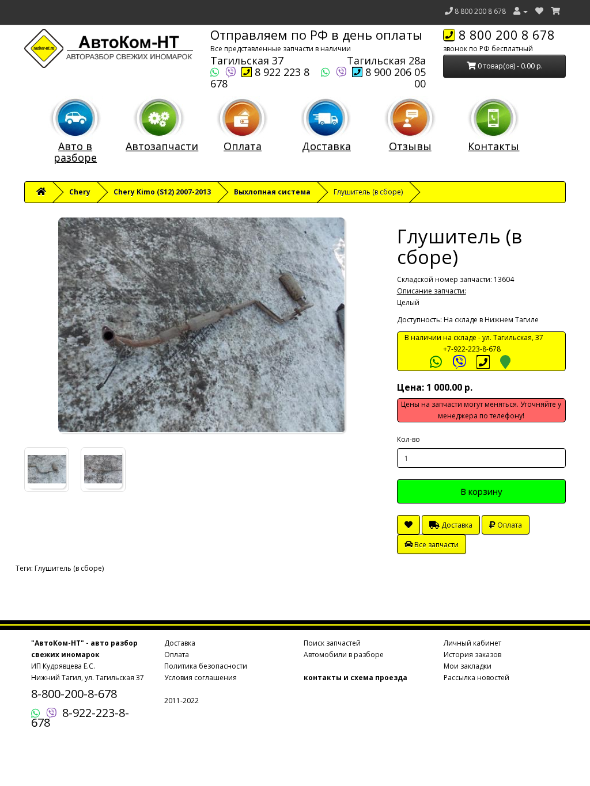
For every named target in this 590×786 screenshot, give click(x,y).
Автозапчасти (162, 146)
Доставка (326, 146)
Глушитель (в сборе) (69, 568)
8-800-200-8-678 (74, 693)
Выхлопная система (272, 192)
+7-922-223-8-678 (472, 349)
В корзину (481, 491)
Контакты (493, 146)
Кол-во (408, 439)
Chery (79, 192)
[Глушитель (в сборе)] (202, 325)
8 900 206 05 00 (394, 77)
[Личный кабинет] (520, 11)
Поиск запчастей (332, 643)
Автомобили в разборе (344, 654)
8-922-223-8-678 (80, 717)
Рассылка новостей (476, 677)
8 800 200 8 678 (480, 11)
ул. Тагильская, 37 (512, 337)
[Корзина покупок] (555, 11)
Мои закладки (467, 666)
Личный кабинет (472, 643)
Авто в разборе (75, 152)
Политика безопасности (205, 666)
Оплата (243, 146)
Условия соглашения (200, 677)
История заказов (472, 654)
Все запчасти (436, 545)
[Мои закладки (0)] (539, 11)
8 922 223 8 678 (259, 77)
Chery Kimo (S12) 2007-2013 (162, 192)
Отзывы (410, 146)
